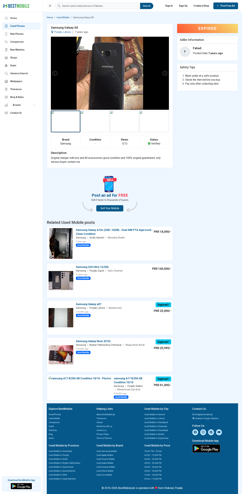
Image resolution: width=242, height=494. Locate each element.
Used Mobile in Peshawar (155, 426)
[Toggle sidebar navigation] (50, 6)
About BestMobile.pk (105, 414)
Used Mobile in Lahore (154, 418)
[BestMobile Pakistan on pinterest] (211, 432)
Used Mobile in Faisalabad (156, 430)
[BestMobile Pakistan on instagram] (203, 432)
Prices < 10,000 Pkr (153, 479)
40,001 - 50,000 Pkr (153, 463)
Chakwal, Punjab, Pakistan (206, 418)
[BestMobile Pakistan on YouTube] (219, 432)
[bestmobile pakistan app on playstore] (214, 448)
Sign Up (183, 5)
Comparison (54, 422)
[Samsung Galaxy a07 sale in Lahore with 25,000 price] (61, 317)
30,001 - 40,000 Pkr (153, 467)
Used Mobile (63, 17)
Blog (51, 434)
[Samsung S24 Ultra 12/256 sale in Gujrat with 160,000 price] (61, 280)
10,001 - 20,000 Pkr (153, 475)
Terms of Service (104, 438)
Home (50, 17)
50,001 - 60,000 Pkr (153, 459)
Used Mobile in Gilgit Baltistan (62, 479)
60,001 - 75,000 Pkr (153, 455)
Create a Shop (201, 5)
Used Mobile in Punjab (59, 455)
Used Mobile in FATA (58, 475)
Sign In (169, 5)
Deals (51, 426)
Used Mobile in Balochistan (61, 467)
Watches (53, 430)
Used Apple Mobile (104, 455)
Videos (99, 422)
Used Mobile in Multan (154, 434)
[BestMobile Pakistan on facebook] (195, 432)
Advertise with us (104, 426)
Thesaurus (101, 418)
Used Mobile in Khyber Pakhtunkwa (64, 463)
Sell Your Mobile (109, 208)
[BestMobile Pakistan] (16, 6)
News (51, 438)
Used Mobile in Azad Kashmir (62, 471)
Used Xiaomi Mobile (105, 459)
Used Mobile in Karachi (154, 414)
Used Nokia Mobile (104, 463)
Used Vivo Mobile (104, 475)
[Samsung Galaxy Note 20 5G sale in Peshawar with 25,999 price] (61, 354)
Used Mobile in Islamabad (60, 451)
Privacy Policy (102, 434)
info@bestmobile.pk (203, 414)
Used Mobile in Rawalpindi (156, 422)
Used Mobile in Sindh (58, 459)
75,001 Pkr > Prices (153, 451)
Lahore (67, 32)
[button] (21, 105)
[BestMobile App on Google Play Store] (21, 485)
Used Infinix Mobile (104, 471)
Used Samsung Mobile (106, 451)
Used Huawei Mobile (105, 467)
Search (146, 6)
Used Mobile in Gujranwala (156, 438)
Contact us (101, 430)
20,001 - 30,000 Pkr (153, 471)
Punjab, (58, 32)
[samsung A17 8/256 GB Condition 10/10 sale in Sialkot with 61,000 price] (80, 378)
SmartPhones (55, 414)
